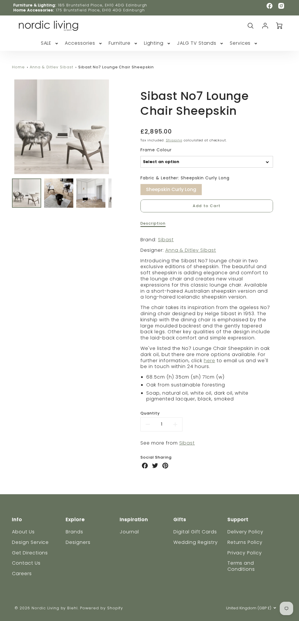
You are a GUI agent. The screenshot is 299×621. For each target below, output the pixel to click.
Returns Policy (245, 542)
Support (238, 519)
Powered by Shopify (101, 608)
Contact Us (26, 563)
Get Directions (30, 552)
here (209, 360)
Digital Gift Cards (195, 531)
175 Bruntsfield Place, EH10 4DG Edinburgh (100, 10)
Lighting (154, 43)
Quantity (150, 413)
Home (18, 67)
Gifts (179, 519)
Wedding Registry (195, 542)
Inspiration (134, 519)
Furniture (120, 43)
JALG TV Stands (196, 43)
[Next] (116, 126)
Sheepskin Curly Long (171, 188)
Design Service (30, 542)
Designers (78, 542)
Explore (75, 519)
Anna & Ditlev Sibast (51, 67)
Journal (129, 531)
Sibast (166, 239)
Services (240, 43)
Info (17, 519)
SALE (46, 43)
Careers (22, 573)
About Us (23, 531)
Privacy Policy (244, 552)
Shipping (174, 140)
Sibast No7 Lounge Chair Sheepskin (116, 67)
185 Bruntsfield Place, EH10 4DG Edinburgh (102, 5)
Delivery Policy (245, 531)
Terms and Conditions (241, 566)
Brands (74, 531)
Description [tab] (153, 223)
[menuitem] (50, 43)
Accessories (80, 43)
